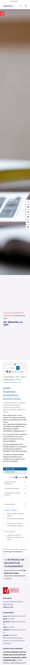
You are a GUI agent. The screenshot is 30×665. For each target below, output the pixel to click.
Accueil (6, 313)
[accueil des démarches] (15, 364)
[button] (2, 13)
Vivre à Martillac (15, 313)
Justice (17, 376)
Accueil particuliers (9, 376)
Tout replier (12, 477)
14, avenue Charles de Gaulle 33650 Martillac (12, 604)
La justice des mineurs (13, 535)
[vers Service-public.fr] (15, 372)
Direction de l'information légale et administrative (16, 549)
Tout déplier (22, 477)
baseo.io (5, 554)
